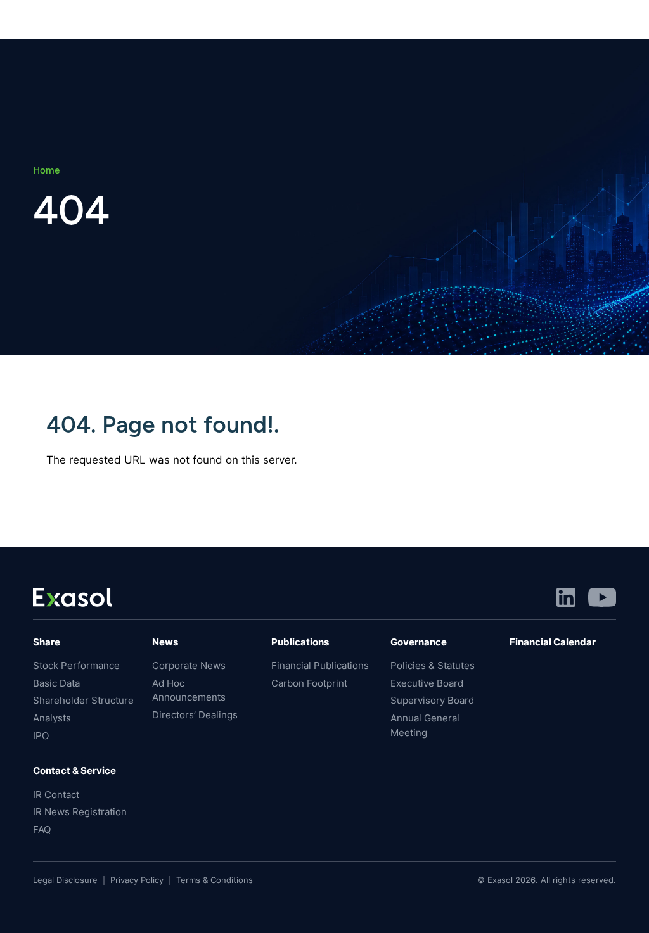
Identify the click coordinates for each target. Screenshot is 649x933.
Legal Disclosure (65, 880)
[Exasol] (72, 596)
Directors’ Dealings (195, 715)
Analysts (52, 718)
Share (46, 642)
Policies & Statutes (432, 665)
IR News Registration (80, 812)
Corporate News (189, 665)
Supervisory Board (432, 700)
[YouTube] (602, 596)
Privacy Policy (137, 880)
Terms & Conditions (214, 880)
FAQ (42, 829)
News (165, 642)
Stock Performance (76, 665)
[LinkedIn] (565, 596)
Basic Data (56, 683)
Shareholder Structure (83, 700)
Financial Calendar (553, 642)
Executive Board (426, 683)
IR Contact (56, 795)
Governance (418, 642)
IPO (41, 736)
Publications (300, 642)
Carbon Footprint (309, 683)
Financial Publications (320, 665)
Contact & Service (74, 771)
